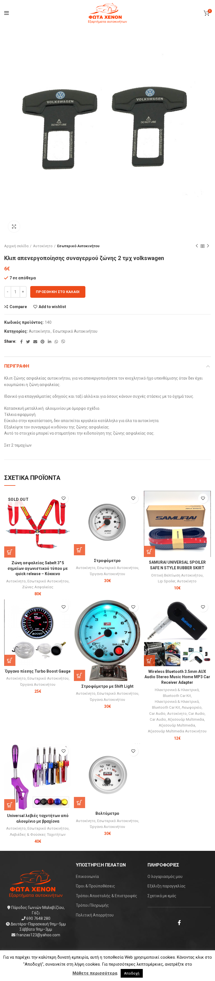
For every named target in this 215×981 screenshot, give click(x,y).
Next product (208, 246)
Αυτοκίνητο (43, 246)
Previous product (197, 246)
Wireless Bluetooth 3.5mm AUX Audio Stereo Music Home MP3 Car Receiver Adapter (177, 677)
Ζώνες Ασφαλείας (37, 587)
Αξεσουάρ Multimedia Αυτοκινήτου (177, 731)
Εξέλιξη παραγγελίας (167, 886)
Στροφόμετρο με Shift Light (107, 686)
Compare (18, 307)
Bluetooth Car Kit (177, 696)
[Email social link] (35, 341)
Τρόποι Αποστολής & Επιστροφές (106, 896)
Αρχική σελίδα (16, 246)
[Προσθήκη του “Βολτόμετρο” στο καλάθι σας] (79, 802)
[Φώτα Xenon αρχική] (35, 883)
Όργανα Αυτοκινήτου (107, 574)
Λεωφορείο (192, 707)
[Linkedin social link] (49, 341)
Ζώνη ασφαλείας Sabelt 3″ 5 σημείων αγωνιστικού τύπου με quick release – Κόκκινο (38, 568)
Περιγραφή (16, 366)
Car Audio (157, 713)
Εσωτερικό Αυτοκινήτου (78, 246)
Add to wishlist (52, 307)
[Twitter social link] (28, 341)
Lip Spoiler (166, 581)
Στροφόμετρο (107, 560)
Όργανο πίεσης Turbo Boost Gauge (38, 671)
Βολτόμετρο (107, 813)
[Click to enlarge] (14, 226)
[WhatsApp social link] (56, 341)
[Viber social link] (63, 341)
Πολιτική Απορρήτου (95, 915)
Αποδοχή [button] (131, 973)
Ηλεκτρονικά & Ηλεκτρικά (177, 690)
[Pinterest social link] (42, 341)
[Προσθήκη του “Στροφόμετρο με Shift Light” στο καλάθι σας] (79, 675)
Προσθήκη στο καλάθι (58, 292)
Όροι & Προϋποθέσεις (95, 886)
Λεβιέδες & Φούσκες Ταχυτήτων (38, 834)
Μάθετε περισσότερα (95, 973)
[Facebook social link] (21, 341)
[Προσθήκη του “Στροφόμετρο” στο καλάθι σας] (79, 549)
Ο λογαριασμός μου (165, 876)
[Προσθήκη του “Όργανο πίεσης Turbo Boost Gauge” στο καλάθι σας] (9, 660)
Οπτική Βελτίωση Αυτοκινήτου (177, 575)
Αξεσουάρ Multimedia (186, 719)
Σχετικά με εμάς (162, 896)
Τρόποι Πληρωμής (92, 905)
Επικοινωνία (87, 876)
